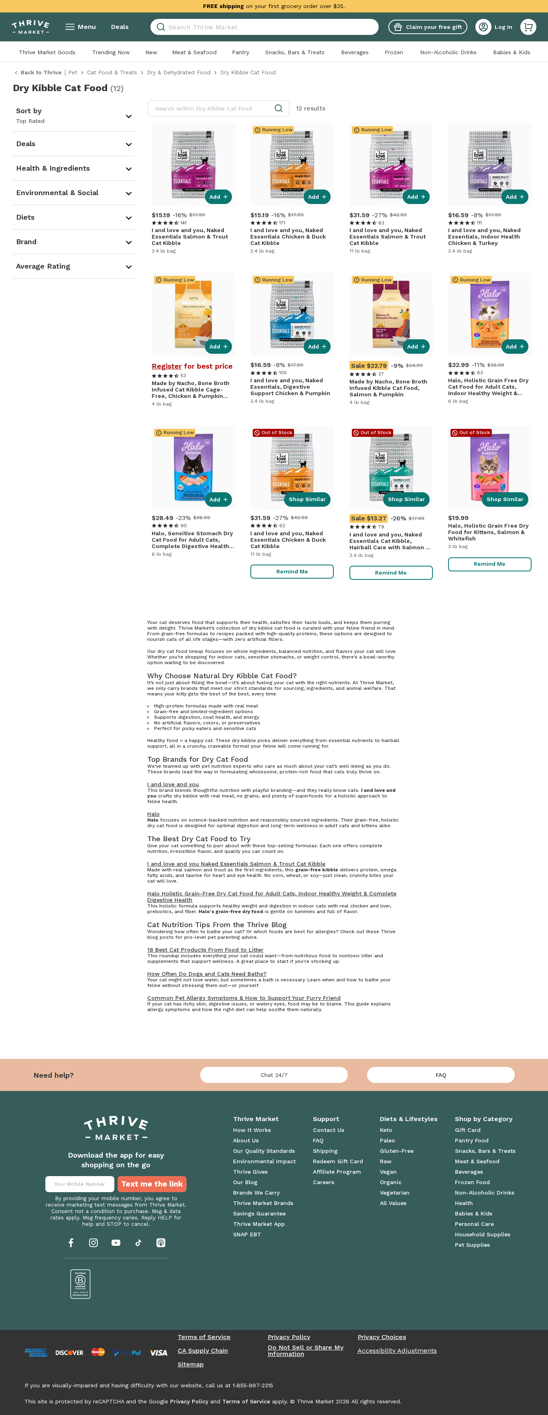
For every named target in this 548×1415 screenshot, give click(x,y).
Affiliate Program (337, 1171)
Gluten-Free (397, 1151)
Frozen (394, 52)
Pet (72, 72)
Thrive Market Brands (263, 1203)
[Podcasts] (161, 1242)
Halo (153, 814)
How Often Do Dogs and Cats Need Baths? (206, 974)
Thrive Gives (250, 1171)
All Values (393, 1203)
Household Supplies (482, 1234)
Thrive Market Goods (47, 52)
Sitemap (191, 1364)
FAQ (441, 1075)
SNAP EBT (247, 1234)
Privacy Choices (381, 1337)
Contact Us (328, 1130)
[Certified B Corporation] (80, 1284)
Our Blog (245, 1182)
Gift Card (468, 1130)
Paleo (387, 1140)
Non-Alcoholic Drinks (448, 52)
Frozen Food (472, 1182)
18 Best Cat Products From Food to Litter (205, 949)
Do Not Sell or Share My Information (305, 1350)
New (151, 52)
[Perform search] (159, 27)
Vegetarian (395, 1192)
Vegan (388, 1171)
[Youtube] (116, 1242)
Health (464, 1203)
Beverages (355, 52)
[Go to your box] (528, 27)
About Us (246, 1140)
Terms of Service (204, 1337)
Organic (391, 1182)
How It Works (252, 1130)
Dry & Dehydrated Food (179, 72)
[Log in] (483, 27)
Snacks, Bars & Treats (295, 52)
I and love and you (173, 784)
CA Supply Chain (203, 1351)
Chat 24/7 (274, 1075)
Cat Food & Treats (112, 72)
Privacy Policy (289, 1337)
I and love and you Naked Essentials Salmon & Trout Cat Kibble (236, 863)
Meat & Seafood (194, 52)
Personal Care (474, 1224)
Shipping (325, 1151)
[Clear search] (375, 26)
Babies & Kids (511, 52)
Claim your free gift (434, 27)
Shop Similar (307, 499)
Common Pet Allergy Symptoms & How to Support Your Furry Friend (244, 998)
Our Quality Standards (264, 1151)
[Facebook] (71, 1242)
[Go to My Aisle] (30, 26)
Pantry (240, 52)
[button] (528, 27)
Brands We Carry (256, 1192)
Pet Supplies (472, 1245)
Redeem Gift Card (338, 1161)
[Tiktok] (138, 1242)
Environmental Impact (264, 1161)
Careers (323, 1182)
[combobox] (264, 27)
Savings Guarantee (259, 1213)
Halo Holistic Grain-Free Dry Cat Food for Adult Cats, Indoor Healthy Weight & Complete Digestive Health (271, 896)
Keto (386, 1130)
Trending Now (111, 52)
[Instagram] (93, 1242)
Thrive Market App (259, 1224)
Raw (386, 1161)
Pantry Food (472, 1140)
